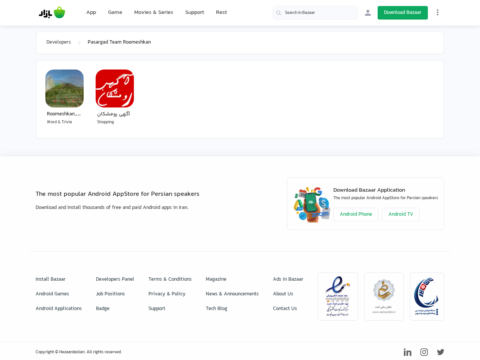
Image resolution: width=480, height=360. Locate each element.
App (91, 12)
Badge (103, 309)
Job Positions (110, 294)
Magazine (216, 279)
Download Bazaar (403, 13)
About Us (283, 294)
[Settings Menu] (437, 12)
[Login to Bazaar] (368, 13)
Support (194, 12)
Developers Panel (115, 279)
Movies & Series (153, 12)
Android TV (400, 214)
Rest (221, 12)
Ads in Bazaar (288, 279)
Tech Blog (216, 309)
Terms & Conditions (170, 279)
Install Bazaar (51, 279)
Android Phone (356, 214)
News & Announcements (232, 294)
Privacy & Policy (167, 294)
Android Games (52, 294)
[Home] (52, 13)
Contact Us (285, 309)
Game (115, 12)
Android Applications (59, 309)
